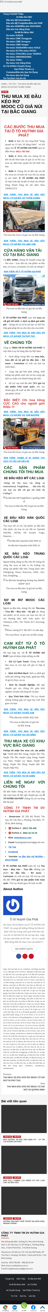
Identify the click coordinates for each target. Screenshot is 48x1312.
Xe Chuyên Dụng (22, 66)
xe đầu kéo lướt (23, 1060)
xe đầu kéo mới (36, 1060)
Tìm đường (5, 1310)
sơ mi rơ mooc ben (34, 1020)
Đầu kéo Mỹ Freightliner (17, 23)
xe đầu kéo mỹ (20, 1063)
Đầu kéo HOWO (13, 26)
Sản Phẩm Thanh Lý (24, 69)
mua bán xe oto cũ (17, 1009)
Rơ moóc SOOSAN (15, 48)
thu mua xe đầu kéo (21, 1039)
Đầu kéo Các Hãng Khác (18, 29)
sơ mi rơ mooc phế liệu (15, 1031)
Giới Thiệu (18, 14)
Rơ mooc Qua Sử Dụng (17, 75)
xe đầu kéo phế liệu (34, 1063)
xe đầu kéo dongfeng (17, 1055)
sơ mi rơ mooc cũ (20, 1025)
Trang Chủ (8, 14)
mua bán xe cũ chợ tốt (24, 982)
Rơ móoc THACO (14, 54)
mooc (42, 977)
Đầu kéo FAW (35, 23)
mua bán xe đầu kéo (17, 985)
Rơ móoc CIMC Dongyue (18, 41)
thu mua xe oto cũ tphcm (13, 1047)
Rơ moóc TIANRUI (32, 54)
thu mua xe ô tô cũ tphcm (13, 1041)
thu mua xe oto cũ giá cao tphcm (31, 1044)
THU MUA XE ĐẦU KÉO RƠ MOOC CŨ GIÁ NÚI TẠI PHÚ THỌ (24, 1077)
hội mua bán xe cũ (10, 977)
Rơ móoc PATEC (28, 51)
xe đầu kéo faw (33, 1055)
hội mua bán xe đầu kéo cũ (28, 977)
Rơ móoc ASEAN (14, 35)
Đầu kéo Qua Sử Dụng (27, 72)
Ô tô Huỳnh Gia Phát (24, 919)
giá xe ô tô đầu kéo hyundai (33, 974)
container (26, 969)
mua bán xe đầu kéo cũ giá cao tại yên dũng (27, 1004)
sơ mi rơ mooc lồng (10, 1028)
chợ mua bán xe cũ (15, 969)
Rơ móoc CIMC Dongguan (19, 38)
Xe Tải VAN (8, 66)
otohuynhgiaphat (25, 1017)
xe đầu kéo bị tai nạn (27, 1049)
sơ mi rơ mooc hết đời (36, 1025)
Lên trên (42, 1310)
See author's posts (24, 948)
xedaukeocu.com (22, 837)
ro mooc (36, 1017)
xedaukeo (29, 1065)
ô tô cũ (17, 1012)
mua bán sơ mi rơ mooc (26, 980)
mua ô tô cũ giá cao (33, 1009)
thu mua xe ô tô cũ (37, 1039)
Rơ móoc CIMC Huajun (17, 45)
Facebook (33, 1310)
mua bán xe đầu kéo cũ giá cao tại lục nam (24, 993)
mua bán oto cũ (9, 980)
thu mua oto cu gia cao (26, 1036)
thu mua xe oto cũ (31, 1041)
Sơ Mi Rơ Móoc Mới (24, 32)
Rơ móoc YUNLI (14, 60)
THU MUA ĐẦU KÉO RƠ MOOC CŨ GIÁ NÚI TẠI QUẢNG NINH (26, 1086)
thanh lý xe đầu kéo (33, 1033)
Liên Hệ (22, 78)
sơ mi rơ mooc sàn (32, 1031)
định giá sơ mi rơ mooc (17, 972)
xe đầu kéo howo (35, 1057)
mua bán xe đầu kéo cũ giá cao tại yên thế (19, 1006)
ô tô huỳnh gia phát (28, 1012)
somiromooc (21, 1033)
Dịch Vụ (14, 78)
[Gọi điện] (24, 1306)
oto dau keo (13, 1017)
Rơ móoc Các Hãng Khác (18, 63)
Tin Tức (7, 78)
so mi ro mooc (20, 1020)
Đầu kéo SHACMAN (31, 26)
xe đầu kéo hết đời (21, 1057)
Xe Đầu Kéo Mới (24, 17)
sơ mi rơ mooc (8, 1020)
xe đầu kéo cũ (33, 1052)
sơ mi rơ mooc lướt (26, 1028)
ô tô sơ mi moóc (26, 1014)
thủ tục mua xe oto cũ (33, 1047)
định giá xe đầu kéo (34, 972)
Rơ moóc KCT (13, 51)
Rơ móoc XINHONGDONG (18, 57)
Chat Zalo (15, 1310)
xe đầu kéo (14, 1049)
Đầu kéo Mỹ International (18, 20)
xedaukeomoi (8, 1068)
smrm (42, 1017)
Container (11, 72)
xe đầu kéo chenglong (18, 1052)
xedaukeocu (39, 1065)
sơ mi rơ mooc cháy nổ (29, 1023)
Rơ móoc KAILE (32, 48)
